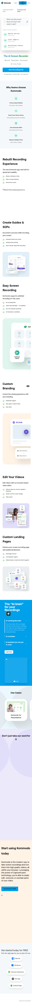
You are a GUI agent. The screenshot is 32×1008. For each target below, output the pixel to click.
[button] (29, 3)
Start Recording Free (16, 59)
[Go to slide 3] (17, 670)
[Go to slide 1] (14, 670)
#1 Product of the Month (21, 10)
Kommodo (28, 1001)
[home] (6, 3)
